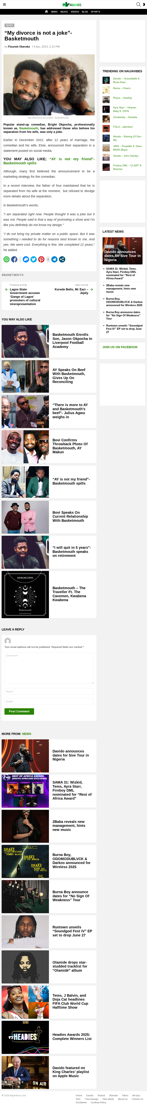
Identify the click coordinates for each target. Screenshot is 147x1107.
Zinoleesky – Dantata (125, 117)
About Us (123, 1099)
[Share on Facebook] (14, 259)
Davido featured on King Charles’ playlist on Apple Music (71, 1072)
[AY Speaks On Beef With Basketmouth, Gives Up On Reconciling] (25, 376)
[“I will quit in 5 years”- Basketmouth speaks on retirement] (25, 552)
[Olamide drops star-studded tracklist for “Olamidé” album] (25, 966)
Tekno (125, 1095)
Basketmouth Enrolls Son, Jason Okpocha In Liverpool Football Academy (72, 341)
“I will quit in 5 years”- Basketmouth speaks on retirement (72, 552)
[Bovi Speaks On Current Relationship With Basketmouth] (25, 517)
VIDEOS (75, 11)
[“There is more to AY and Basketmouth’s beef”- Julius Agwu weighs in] (25, 411)
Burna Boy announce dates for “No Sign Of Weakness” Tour (71, 896)
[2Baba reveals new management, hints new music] (25, 826)
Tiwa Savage (91, 1099)
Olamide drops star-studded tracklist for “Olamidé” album (70, 966)
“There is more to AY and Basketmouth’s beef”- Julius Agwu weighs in (70, 411)
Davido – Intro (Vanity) (125, 155)
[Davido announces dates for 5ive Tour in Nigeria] (25, 755)
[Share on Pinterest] (41, 259)
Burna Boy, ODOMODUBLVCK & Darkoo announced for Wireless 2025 (72, 861)
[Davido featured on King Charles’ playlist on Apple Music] (25, 1072)
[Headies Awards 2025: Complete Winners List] (25, 1037)
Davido (90, 1095)
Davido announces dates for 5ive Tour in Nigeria (71, 755)
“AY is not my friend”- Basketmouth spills (71, 481)
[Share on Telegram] (54, 259)
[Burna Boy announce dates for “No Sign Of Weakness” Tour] (25, 896)
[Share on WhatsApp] (6, 259)
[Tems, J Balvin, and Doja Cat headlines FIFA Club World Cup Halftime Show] (25, 1002)
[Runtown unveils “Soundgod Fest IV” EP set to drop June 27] (25, 931)
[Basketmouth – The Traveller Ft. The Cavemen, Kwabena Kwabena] (25, 594)
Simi (78, 1099)
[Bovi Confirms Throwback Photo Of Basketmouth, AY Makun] (25, 446)
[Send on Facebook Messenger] (26, 259)
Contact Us (137, 1099)
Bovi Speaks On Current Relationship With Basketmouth (70, 516)
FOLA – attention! (123, 126)
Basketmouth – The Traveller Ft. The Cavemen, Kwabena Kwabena (69, 594)
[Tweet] (33, 259)
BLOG (85, 11)
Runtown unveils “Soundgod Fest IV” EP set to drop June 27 (72, 931)
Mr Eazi (136, 1095)
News (26, 734)
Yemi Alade (108, 1099)
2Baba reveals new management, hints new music (69, 826)
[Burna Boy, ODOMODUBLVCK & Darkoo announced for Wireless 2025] (25, 861)
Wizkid (101, 1095)
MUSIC (64, 11)
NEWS (54, 11)
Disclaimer (81, 1102)
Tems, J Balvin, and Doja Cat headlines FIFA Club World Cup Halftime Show (70, 1001)
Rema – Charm (122, 88)
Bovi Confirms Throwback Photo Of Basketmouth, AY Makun (70, 446)
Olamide (113, 1095)
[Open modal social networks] (62, 259)
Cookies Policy (98, 1102)
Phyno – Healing (122, 97)
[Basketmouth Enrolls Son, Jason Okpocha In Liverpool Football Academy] (25, 341)
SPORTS (95, 11)
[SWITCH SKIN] (144, 4)
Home (79, 1095)
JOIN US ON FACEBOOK (120, 347)
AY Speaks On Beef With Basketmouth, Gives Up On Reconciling (69, 376)
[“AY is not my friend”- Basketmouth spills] (25, 482)
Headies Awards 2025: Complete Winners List (72, 1037)
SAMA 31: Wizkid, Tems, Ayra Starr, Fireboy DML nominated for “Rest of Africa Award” (72, 790)
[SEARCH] (138, 4)
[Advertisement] (125, 41)
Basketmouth (28, 128)
